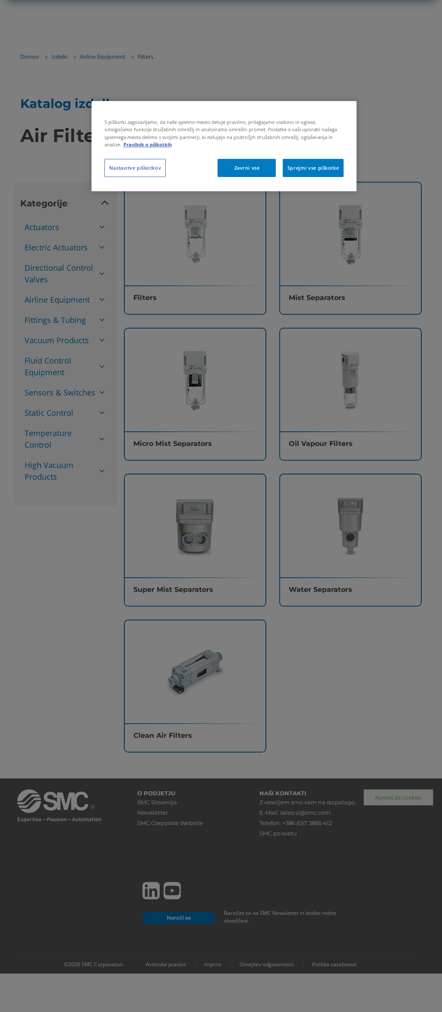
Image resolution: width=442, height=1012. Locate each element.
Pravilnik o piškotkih (147, 144)
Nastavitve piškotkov (135, 167)
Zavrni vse (247, 167)
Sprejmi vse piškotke (313, 167)
